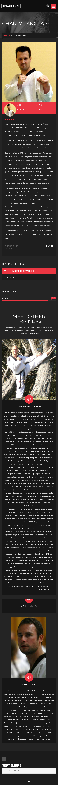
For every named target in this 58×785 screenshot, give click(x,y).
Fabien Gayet (29, 684)
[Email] (51, 246)
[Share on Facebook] (46, 246)
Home (7, 35)
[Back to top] (29, 782)
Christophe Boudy (29, 406)
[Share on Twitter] (48, 246)
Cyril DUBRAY (29, 606)
